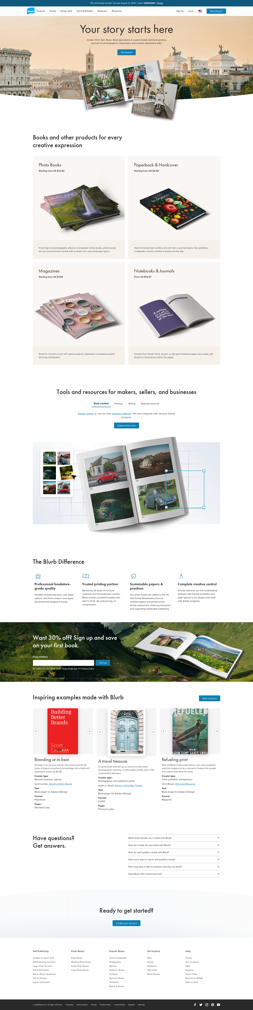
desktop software (121, 413)
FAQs (188, 966)
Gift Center (152, 970)
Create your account (126, 923)
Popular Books (116, 951)
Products (41, 11)
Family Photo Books (80, 966)
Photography (115, 962)
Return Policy (192, 974)
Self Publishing (40, 951)
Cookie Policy (119, 1005)
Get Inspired (153, 951)
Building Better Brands (60, 783)
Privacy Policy (88, 668)
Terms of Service (69, 668)
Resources (117, 11)
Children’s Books (117, 970)
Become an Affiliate (194, 978)
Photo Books (77, 951)
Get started (126, 52)
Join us (102, 662)
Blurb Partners (153, 974)
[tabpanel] (126, 473)
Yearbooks (114, 982)
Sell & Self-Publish (85, 11)
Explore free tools (127, 425)
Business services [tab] (150, 403)
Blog (149, 958)
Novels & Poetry (116, 986)
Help (188, 951)
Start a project (209, 698)
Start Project (216, 11)
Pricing (53, 11)
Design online (86, 413)
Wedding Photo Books (81, 962)
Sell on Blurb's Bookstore (44, 974)
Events (150, 962)
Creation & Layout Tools (43, 958)
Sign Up (179, 11)
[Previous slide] (36, 731)
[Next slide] (89, 731)
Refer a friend (192, 982)
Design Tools (66, 11)
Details (160, 3)
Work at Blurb (82, 1005)
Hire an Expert (192, 962)
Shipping (189, 970)
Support (131, 1005)
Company (69, 1005)
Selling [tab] (131, 403)
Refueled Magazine (185, 783)
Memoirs (113, 966)
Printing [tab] (118, 403)
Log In (191, 11)
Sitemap (141, 1005)
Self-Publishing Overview (44, 962)
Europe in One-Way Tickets (128, 785)
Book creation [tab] (101, 403)
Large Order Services (42, 966)
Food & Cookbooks (118, 958)
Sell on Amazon (40, 978)
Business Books (116, 978)
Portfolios (113, 974)
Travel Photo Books (80, 970)
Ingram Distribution (41, 982)
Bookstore (102, 11)
